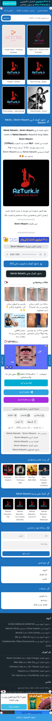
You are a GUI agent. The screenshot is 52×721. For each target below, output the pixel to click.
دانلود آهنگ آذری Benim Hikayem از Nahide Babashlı (25, 121)
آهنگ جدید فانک (40, 605)
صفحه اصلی (43, 10)
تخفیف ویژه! (14, 707)
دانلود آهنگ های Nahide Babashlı (26, 273)
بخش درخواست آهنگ (25, 10)
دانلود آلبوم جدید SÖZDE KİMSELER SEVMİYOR (29, 624)
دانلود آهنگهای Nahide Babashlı (26, 449)
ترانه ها (44, 600)
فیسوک (30, 422)
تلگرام (10, 415)
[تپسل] (4, 238)
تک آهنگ (37, 427)
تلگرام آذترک (24, 392)
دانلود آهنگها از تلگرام (26, 717)
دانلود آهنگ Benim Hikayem (26, 445)
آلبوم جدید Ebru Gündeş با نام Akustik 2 (33, 633)
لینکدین (37, 415)
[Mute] (11, 367)
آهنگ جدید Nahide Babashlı (26, 441)
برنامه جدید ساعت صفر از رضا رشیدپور (34, 688)
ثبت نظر (26, 553)
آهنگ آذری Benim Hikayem (26, 437)
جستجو (6, 18)
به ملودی (43, 596)
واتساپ (24, 415)
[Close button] (50, 691)
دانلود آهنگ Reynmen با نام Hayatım (34, 671)
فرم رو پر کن (26, 382)
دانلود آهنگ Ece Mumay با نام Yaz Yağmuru (31, 675)
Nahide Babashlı (14, 433)
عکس (44, 579)
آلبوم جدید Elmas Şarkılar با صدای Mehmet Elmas (28, 628)
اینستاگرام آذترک (24, 399)
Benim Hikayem (29, 433)
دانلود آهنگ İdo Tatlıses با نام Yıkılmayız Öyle (29, 666)
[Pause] (7, 367)
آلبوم (45, 570)
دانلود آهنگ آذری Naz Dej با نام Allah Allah (32, 662)
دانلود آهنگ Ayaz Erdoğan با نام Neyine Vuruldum (28, 658)
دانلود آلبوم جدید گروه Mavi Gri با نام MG (32, 637)
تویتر (18, 422)
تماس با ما (8, 10)
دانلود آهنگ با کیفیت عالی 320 (24, 263)
